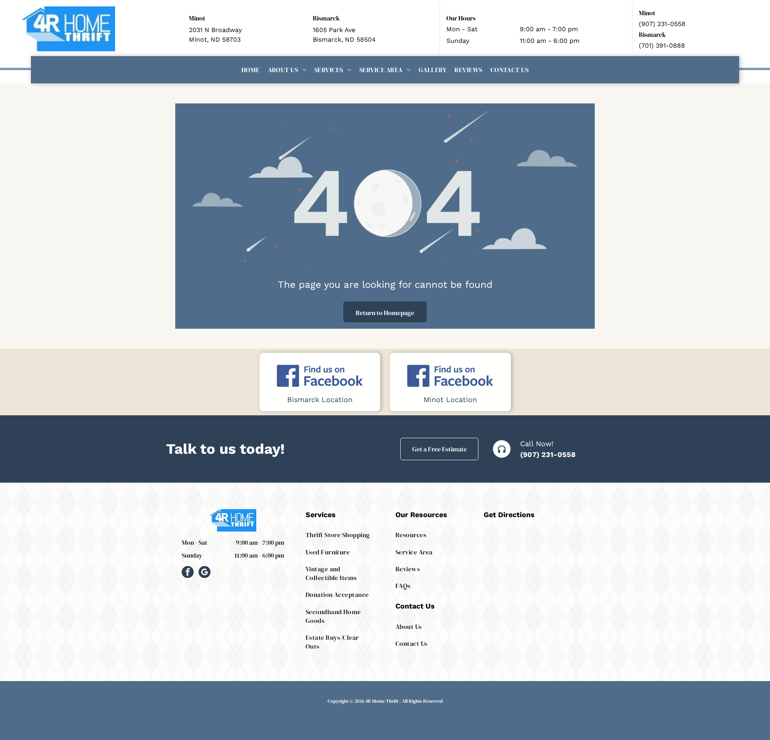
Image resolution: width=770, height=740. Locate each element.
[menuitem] (250, 69)
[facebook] (188, 573)
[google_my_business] (205, 573)
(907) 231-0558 (547, 454)
